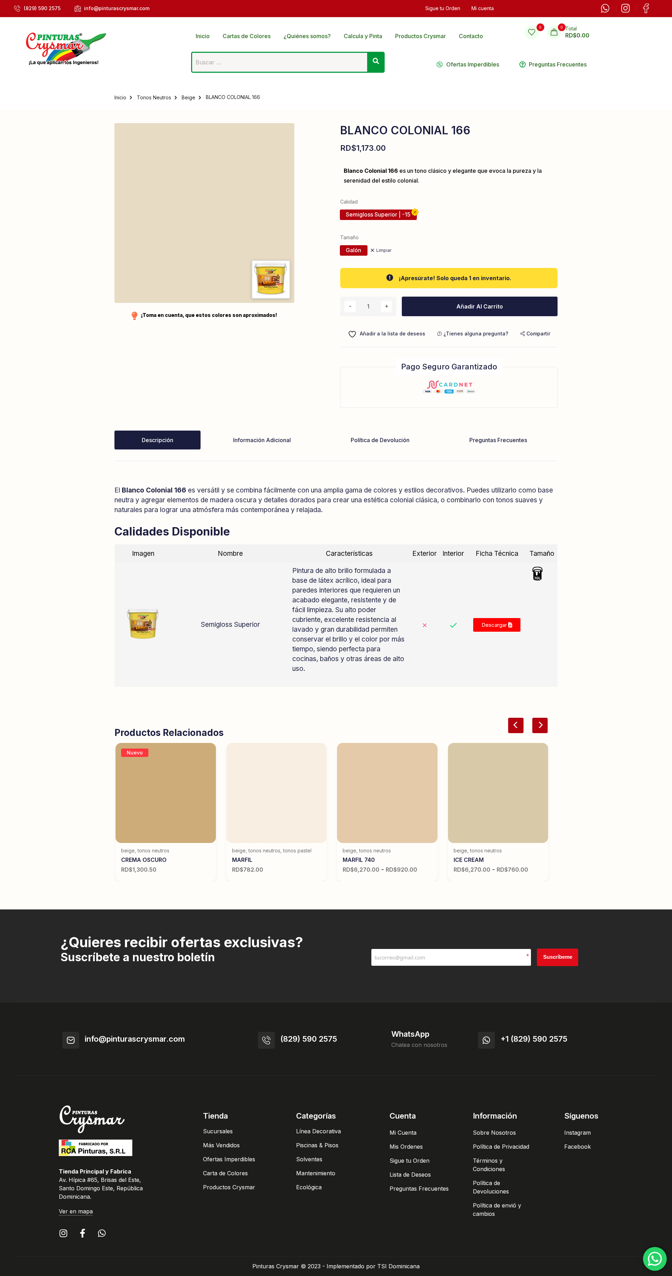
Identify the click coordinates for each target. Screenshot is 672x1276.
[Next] (539, 725)
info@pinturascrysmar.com (135, 1038)
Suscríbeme (557, 957)
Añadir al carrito (479, 306)
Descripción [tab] (157, 440)
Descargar (495, 625)
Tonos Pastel (297, 850)
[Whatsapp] (101, 1233)
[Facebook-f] (82, 1233)
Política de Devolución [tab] (380, 440)
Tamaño (349, 237)
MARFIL (242, 859)
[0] (532, 32)
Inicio (120, 97)
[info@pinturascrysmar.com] (70, 1040)
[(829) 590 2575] (266, 1040)
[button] (535, 333)
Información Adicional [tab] (262, 440)
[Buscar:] (288, 64)
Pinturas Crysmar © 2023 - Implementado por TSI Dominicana (336, 1266)
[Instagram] (63, 1233)
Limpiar (383, 250)
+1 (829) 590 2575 (533, 1038)
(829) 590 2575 (308, 1038)
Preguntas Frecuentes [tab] (498, 440)
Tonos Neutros (154, 97)
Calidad (349, 202)
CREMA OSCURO (144, 859)
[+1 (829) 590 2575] (486, 1040)
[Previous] (516, 725)
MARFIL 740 (359, 859)
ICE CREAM (469, 859)
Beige (188, 97)
